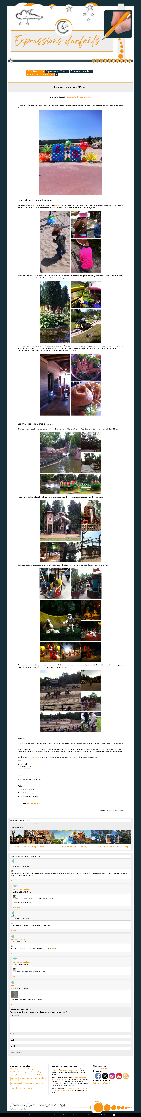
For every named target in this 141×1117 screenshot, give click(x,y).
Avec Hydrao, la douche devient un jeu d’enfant (26, 1075)
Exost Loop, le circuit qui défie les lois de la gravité (27, 1072)
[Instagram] (121, 61)
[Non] (139, 1115)
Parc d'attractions (36, 824)
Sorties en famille (80, 71)
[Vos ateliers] (97, 61)
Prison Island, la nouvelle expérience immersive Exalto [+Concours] (28, 1079)
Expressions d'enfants (21, 889)
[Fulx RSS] (129, 61)
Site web (12, 1046)
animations (57, 205)
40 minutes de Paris (32, 757)
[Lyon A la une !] (93, 61)
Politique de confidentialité (102, 1083)
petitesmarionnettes (18, 939)
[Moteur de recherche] (109, 61)
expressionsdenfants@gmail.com (104, 1069)
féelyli (13, 985)
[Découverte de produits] (101, 61)
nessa (13, 864)
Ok (114, 1114)
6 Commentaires (85, 97)
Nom (12, 1034)
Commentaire (15, 1015)
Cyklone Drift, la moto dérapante (21, 1088)
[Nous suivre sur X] (117, 61)
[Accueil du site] (11, 60)
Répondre (14, 881)
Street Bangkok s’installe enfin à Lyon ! (23, 1069)
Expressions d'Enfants (57, 71)
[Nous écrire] (105, 61)
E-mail (12, 1040)
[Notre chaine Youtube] (125, 61)
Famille (26, 824)
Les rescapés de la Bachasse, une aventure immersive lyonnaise (27, 1084)
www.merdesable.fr (33, 803)
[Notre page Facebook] (113, 61)
